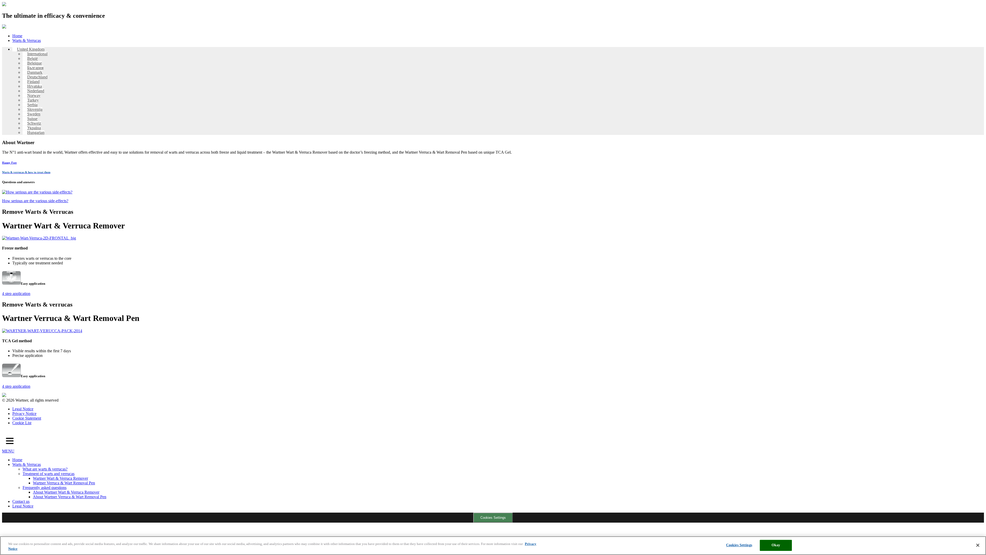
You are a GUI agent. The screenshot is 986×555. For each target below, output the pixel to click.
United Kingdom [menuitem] (30, 49)
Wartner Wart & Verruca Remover (60, 478)
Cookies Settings (493, 518)
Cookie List (21, 423)
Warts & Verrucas (26, 40)
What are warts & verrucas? (45, 469)
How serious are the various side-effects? (35, 201)
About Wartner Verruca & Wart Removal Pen (69, 497)
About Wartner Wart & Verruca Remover (66, 492)
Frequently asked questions (45, 487)
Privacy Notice (24, 413)
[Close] (977, 545)
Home (17, 36)
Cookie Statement (26, 418)
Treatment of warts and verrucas (48, 473)
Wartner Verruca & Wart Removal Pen (64, 483)
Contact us (21, 501)
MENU (8, 451)
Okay (776, 545)
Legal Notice (22, 409)
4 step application (16, 293)
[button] (9, 441)
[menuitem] (28, 49)
